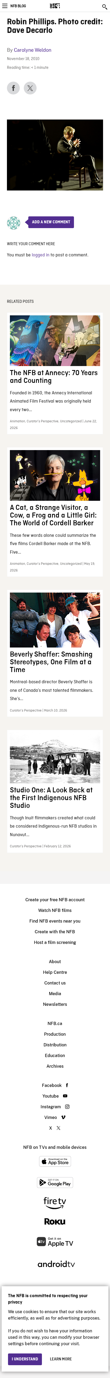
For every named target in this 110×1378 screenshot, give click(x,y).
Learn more (61, 1359)
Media (55, 993)
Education (55, 1055)
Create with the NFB (55, 931)
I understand (25, 1359)
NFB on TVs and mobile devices (55, 1147)
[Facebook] (13, 88)
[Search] (105, 7)
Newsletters (55, 1004)
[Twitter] (30, 88)
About (55, 961)
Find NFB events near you (54, 921)
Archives (55, 1066)
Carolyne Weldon (32, 50)
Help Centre (55, 972)
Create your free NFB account (55, 899)
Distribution (55, 1044)
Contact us (55, 983)
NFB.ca (55, 1023)
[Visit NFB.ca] (64, 5)
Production (55, 1034)
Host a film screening (55, 942)
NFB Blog (18, 6)
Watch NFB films (55, 910)
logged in (40, 255)
